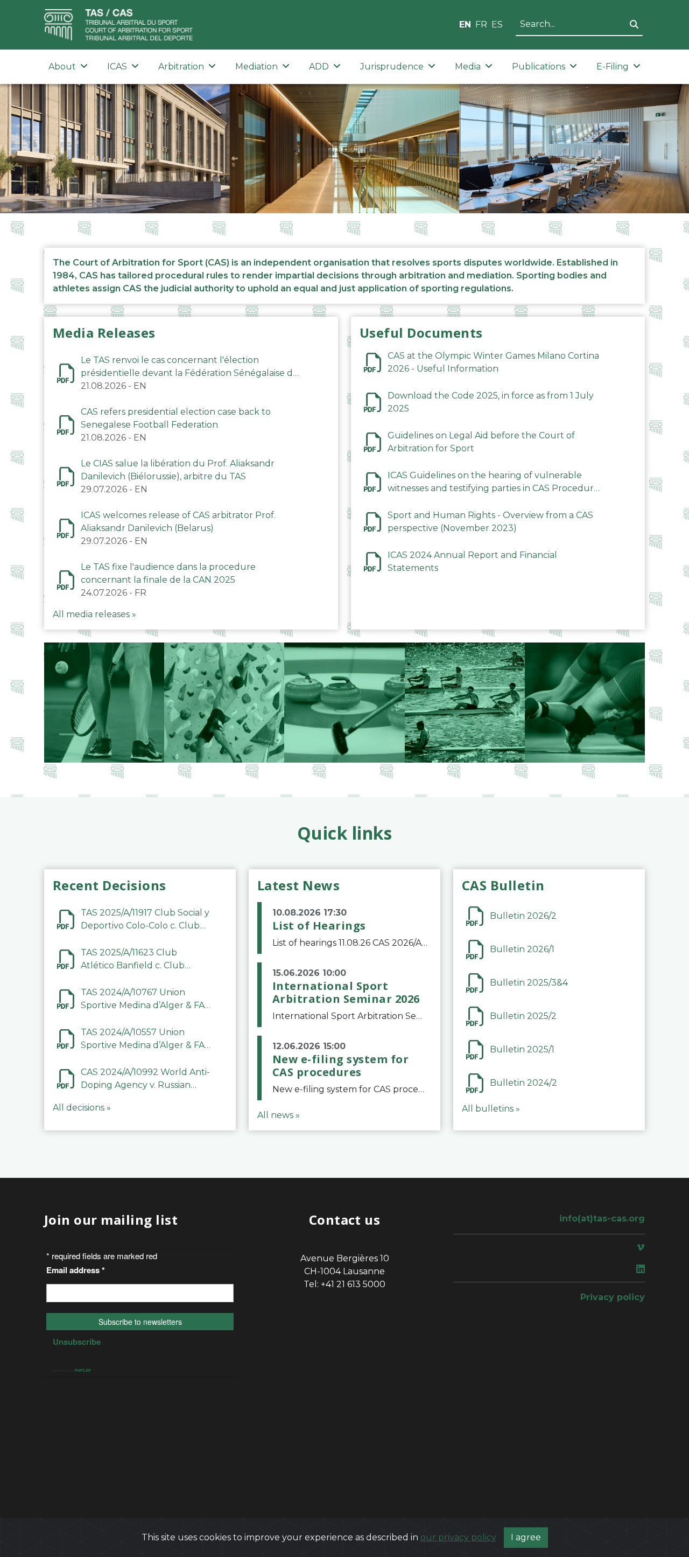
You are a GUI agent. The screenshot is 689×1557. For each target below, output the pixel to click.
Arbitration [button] (181, 66)
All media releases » (94, 614)
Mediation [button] (256, 66)
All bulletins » (491, 1109)
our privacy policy (458, 1537)
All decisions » (82, 1107)
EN (465, 24)
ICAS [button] (117, 66)
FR (481, 24)
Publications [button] (538, 66)
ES (497, 24)
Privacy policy (612, 1297)
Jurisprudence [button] (392, 66)
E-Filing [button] (612, 66)
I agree (526, 1537)
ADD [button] (319, 66)
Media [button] (468, 66)
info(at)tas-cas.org (602, 1218)
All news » (278, 1115)
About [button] (62, 66)
